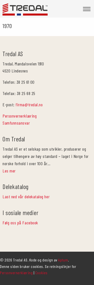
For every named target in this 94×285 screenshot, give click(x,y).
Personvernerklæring (20, 116)
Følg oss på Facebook (20, 222)
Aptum (63, 259)
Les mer (9, 170)
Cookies (41, 272)
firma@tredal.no (29, 104)
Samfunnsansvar (16, 123)
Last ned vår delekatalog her (26, 196)
